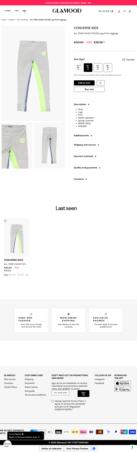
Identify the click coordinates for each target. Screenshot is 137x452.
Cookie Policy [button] (10, 387)
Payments (30, 383)
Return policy (31, 387)
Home (4, 20)
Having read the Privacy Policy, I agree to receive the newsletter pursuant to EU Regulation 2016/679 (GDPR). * (70, 405)
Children (11, 20)
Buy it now (89, 90)
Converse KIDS (86, 28)
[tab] (7, 11)
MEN (89, 3)
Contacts (8, 383)
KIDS (24, 11)
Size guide (30, 391)
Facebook (99, 383)
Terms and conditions (35, 394)
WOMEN (83, 3)
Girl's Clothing (22, 20)
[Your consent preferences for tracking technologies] (132, 447)
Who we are (10, 379)
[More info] (104, 42)
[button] (78, 67)
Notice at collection (52, 448)
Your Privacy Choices (77, 448)
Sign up (83, 393)
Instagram (100, 379)
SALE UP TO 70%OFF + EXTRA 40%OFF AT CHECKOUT (63, 3)
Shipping (29, 379)
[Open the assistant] (7, 444)
